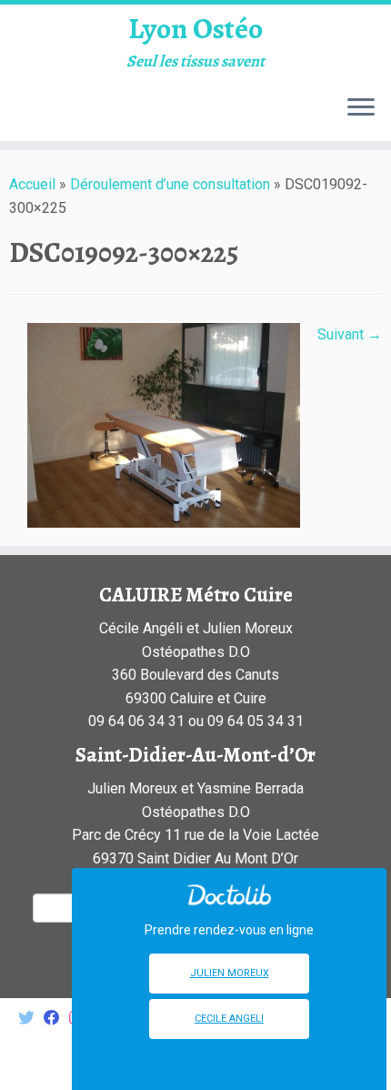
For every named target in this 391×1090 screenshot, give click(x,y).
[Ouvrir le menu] (361, 108)
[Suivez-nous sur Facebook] (56, 1018)
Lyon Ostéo (195, 28)
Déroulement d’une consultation (170, 184)
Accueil (32, 184)
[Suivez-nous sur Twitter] (31, 1018)
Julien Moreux (229, 973)
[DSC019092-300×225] (163, 424)
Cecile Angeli (229, 1018)
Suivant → (349, 334)
